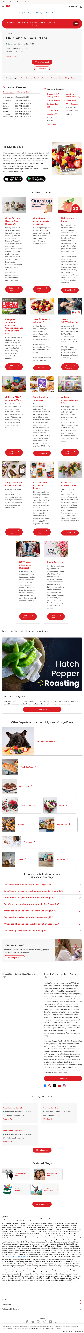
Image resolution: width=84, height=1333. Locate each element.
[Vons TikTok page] (56, 1323)
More (76, 23)
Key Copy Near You (52, 105)
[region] (42, 1328)
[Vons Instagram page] (44, 1323)
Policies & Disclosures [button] (10, 1309)
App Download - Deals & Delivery (73, 95)
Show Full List (52, 124)
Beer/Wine (61, 859)
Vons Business (72, 104)
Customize (34, 1328)
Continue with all (78, 1331)
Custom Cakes (53, 110)
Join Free (44, 367)
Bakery (22, 824)
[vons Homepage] (8, 6)
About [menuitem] (61, 78)
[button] (73, 6)
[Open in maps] (21, 977)
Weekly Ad (7, 1119)
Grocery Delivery (53, 100)
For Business (29, 2)
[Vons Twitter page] (32, 1323)
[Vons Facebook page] (27, 1323)
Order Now (16, 289)
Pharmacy (20, 2)
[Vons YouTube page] (50, 1323)
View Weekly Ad (42, 62)
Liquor (21, 859)
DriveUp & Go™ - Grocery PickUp (53, 95)
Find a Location (44, 1150)
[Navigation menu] (3, 6)
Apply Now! (71, 100)
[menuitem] (10, 23)
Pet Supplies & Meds (46, 741)
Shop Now (42, 68)
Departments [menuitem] (39, 78)
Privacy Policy (49, 1328)
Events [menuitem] (73, 78)
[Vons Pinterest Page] (38, 1323)
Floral (62, 805)
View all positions (16, 957)
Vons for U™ (52, 114)
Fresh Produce (27, 805)
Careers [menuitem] (54, 78)
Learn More (44, 289)
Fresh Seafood (28, 767)
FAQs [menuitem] (47, 78)
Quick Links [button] (6, 1300)
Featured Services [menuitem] (25, 78)
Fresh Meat (25, 786)
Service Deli (63, 824)
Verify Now (16, 366)
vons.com (71, 1078)
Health (12, 2)
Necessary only (67, 1331)
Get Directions (11, 56)
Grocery (6, 2)
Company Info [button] (7, 1304)
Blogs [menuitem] (67, 78)
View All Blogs (44, 1204)
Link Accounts (72, 366)
